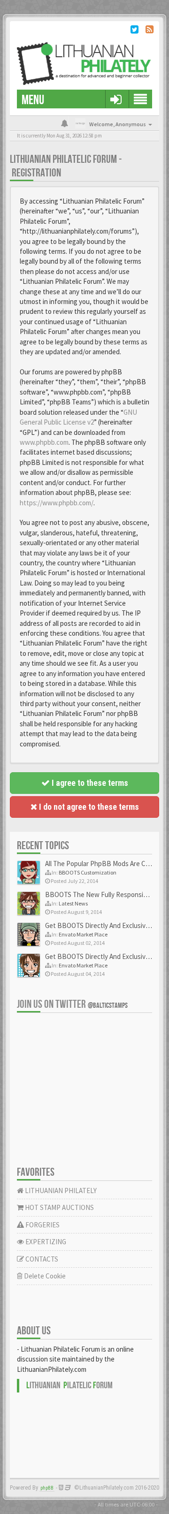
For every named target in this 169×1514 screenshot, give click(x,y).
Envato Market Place (83, 934)
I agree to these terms (89, 783)
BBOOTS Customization (87, 872)
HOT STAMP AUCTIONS (58, 1207)
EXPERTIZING (45, 1241)
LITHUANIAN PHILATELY (60, 1190)
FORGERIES (42, 1224)
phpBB (47, 1488)
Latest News (73, 903)
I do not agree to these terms (88, 807)
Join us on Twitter (72, 1004)
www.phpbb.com (44, 442)
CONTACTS (41, 1259)
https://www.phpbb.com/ (56, 502)
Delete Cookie (44, 1275)
